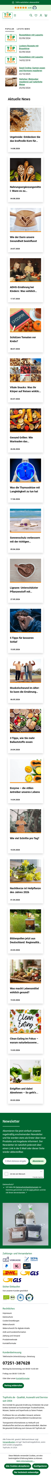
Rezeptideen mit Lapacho (31, 35)
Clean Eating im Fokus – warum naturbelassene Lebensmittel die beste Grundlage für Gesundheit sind (25, 1040)
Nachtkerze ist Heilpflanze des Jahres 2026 (25, 890)
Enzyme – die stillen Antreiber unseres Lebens (25, 790)
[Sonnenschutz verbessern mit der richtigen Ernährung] (25, 521)
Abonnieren (38, 1161)
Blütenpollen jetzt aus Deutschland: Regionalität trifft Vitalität (25, 940)
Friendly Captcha (38, 1177)
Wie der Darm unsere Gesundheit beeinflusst (23, 239)
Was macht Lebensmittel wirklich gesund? (24, 990)
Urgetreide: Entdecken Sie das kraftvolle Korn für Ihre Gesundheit (25, 139)
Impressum (7, 1313)
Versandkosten (9, 1442)
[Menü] (14, 15)
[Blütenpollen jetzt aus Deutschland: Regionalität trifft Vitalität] (25, 921)
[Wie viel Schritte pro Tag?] (25, 821)
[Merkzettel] (35, 15)
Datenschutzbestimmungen (27, 1187)
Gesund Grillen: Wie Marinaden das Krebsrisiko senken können (21, 439)
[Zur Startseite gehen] (7, 15)
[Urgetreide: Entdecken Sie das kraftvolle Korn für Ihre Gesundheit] (25, 120)
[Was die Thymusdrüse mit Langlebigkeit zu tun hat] (25, 471)
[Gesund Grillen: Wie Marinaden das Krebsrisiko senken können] (25, 420)
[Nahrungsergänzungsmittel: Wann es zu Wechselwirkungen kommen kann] (25, 170)
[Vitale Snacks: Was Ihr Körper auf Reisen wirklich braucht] (25, 370)
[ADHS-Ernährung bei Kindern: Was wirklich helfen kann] (25, 270)
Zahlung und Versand (11, 1336)
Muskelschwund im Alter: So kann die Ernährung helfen (24, 690)
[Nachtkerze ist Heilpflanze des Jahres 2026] (25, 871)
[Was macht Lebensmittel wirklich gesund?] (25, 971)
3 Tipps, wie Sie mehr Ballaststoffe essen (22, 740)
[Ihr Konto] (40, 15)
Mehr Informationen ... (25, 1461)
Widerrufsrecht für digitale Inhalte (16, 1328)
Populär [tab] (9, 29)
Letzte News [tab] (23, 29)
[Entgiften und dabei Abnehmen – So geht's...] (25, 1072)
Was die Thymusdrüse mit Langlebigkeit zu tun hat (25, 489)
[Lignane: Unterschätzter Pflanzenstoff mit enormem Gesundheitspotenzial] (25, 571)
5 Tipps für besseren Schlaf (22, 639)
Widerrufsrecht (9, 1324)
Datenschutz (8, 1317)
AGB (31, 1190)
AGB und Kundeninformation (14, 1332)
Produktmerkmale (10, 1340)
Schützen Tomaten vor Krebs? (23, 339)
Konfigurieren (40, 1466)
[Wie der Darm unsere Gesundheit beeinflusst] (25, 220)
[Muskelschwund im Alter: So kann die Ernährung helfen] (25, 671)
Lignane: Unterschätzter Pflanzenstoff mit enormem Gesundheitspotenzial (24, 590)
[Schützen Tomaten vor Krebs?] (25, 320)
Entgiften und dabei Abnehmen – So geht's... (24, 1090)
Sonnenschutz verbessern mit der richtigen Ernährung (25, 540)
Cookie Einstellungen (11, 1321)
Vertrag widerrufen (13, 1385)
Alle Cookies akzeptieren (17, 1466)
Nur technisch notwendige (26, 1472)
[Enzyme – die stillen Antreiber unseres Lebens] (25, 771)
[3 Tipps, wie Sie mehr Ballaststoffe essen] (25, 721)
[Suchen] (31, 15)
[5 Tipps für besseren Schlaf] (25, 621)
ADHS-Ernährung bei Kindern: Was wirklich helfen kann (22, 289)
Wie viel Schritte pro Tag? (24, 838)
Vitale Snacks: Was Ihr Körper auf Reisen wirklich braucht (25, 389)
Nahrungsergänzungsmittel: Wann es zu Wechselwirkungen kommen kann (25, 189)
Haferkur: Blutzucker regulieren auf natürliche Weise (30, 82)
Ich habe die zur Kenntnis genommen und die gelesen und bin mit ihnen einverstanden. (26, 1190)
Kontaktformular (9, 1343)
